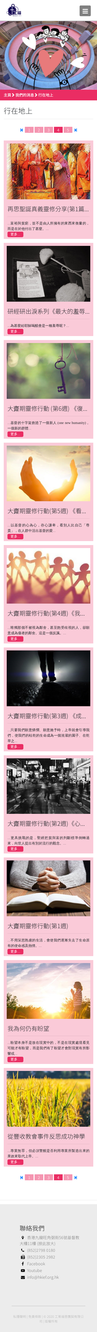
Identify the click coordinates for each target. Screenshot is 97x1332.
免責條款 (34, 1316)
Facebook (36, 1263)
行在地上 (45, 94)
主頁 (7, 94)
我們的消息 (24, 94)
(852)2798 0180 (41, 1250)
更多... (15, 234)
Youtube (34, 1270)
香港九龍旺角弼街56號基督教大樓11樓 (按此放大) (49, 1240)
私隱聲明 (19, 1316)
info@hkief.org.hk (43, 1277)
